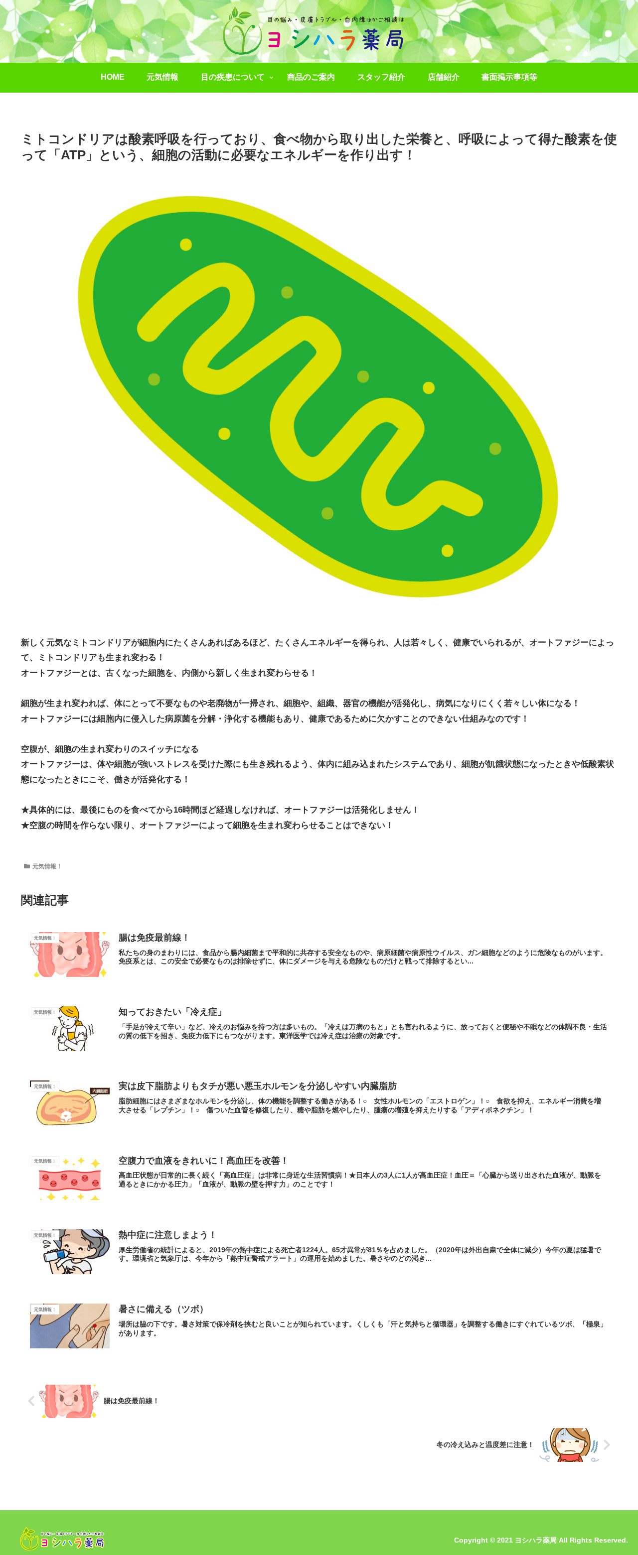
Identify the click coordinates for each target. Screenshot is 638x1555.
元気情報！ (47, 866)
